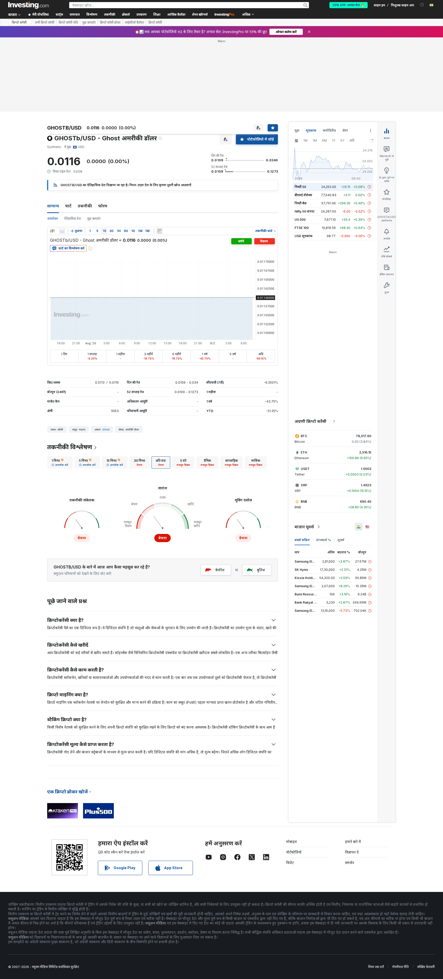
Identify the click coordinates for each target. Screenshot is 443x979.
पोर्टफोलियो (293, 852)
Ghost (105, 429)
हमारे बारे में (353, 841)
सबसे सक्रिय (302, 540)
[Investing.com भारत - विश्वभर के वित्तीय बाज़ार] (28, 5)
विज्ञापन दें (352, 852)
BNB (304, 501)
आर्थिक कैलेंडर (176, 14)
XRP (304, 485)
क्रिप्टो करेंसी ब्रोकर (110, 22)
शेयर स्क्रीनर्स (200, 14)
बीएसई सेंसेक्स (303, 195)
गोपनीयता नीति (400, 967)
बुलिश (261, 570)
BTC (304, 436)
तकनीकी (85, 205)
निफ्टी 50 (300, 187)
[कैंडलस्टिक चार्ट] (52, 231)
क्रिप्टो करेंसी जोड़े (68, 22)
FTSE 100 (302, 228)
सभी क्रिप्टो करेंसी (44, 22)
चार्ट (68, 205)
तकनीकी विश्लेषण (69, 447)
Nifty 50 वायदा (305, 211)
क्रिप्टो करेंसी (19, 22)
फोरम (102, 205)
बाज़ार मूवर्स (304, 526)
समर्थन (349, 862)
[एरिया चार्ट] (62, 231)
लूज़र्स (340, 540)
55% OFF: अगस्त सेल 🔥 (349, 5)
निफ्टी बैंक (301, 203)
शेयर (345, 130)
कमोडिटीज (329, 130)
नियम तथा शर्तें (376, 967)
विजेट (290, 862)
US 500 (300, 220)
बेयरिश (220, 570)
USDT (305, 469)
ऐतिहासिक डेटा (72, 218)
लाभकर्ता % (323, 540)
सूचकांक (311, 130)
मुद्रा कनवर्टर (89, 22)
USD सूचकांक (304, 236)
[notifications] (422, 4)
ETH (304, 452)
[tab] (60, 462)
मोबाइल (291, 841)
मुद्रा (297, 130)
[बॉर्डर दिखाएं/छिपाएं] (159, 231)
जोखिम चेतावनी (426, 967)
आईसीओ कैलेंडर (134, 22)
